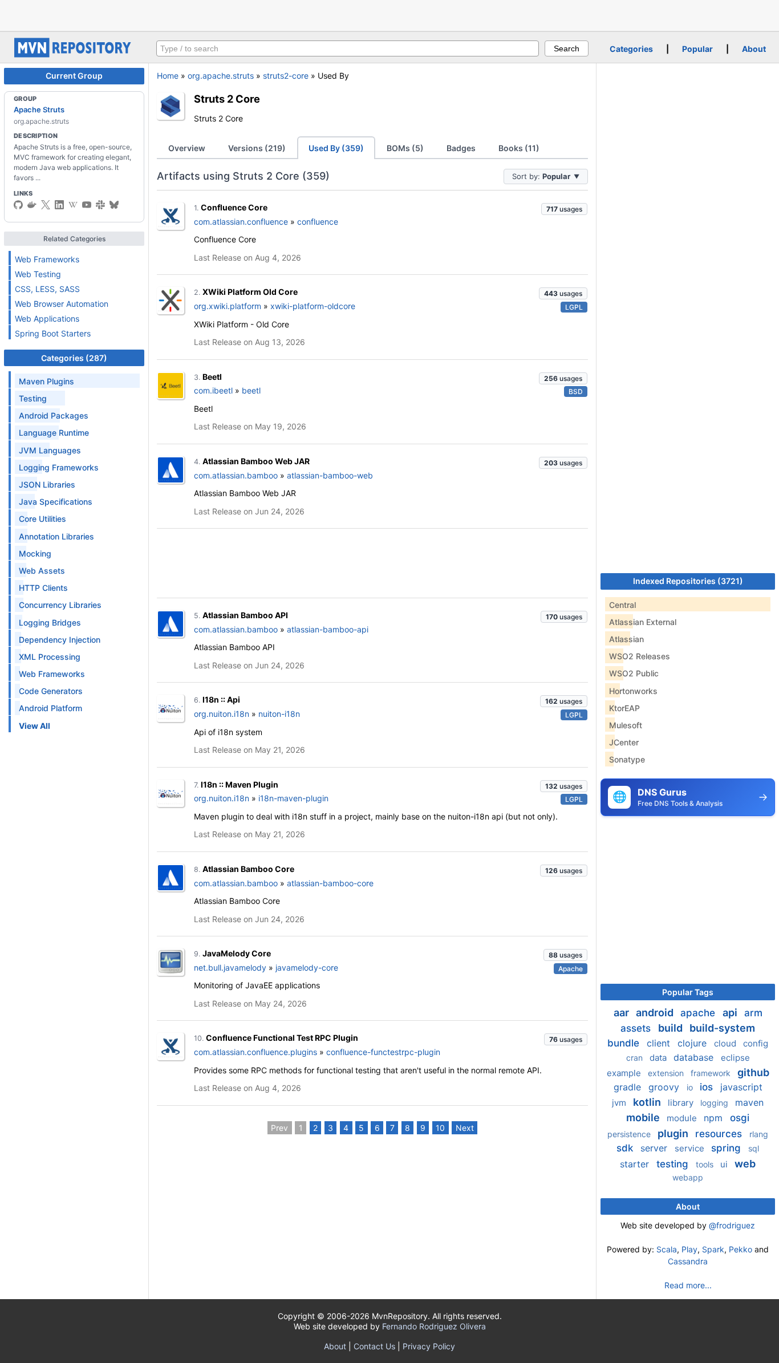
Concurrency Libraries (60, 605)
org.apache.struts (221, 75)
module (683, 1118)
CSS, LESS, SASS (47, 289)
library (682, 1102)
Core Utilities (42, 519)
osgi (739, 1117)
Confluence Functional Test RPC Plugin (282, 1037)
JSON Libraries (47, 484)
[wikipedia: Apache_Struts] (73, 204)
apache (699, 1013)
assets (637, 1028)
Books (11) (518, 148)
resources (720, 1133)
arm (753, 1013)
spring (727, 1148)
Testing (33, 398)
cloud (726, 1043)
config (755, 1043)
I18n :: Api (221, 699)
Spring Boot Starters (53, 333)
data (659, 1057)
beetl (251, 390)
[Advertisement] (389, 14)
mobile (644, 1117)
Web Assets (42, 570)
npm (714, 1117)
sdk (626, 1148)
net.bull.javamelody (230, 967)
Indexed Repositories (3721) (688, 581)
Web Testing (38, 274)
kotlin (648, 1102)
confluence (317, 221)
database (694, 1057)
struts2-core (286, 75)
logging (715, 1103)
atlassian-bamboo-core (330, 883)
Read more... (688, 1285)
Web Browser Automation (61, 304)
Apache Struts (39, 109)
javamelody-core (306, 967)
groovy (665, 1087)
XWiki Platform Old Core (250, 292)
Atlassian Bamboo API (245, 615)
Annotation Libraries (56, 536)
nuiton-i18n (279, 714)
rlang (758, 1134)
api (731, 1013)
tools (706, 1164)
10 (440, 1128)
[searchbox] (347, 48)
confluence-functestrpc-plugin (383, 1052)
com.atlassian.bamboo (236, 475)
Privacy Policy (429, 1346)
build (671, 1028)
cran (635, 1057)
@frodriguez (732, 1225)
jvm (620, 1102)
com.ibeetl (213, 390)
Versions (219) (257, 148)
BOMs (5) (405, 148)
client (660, 1043)
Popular (697, 49)
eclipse (735, 1057)
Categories (631, 49)
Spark (713, 1249)
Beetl (212, 377)
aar (622, 1013)
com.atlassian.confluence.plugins (255, 1052)
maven (749, 1102)
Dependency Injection (59, 639)
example (625, 1073)
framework (712, 1073)
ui (725, 1164)
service (691, 1148)
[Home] (74, 54)
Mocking (35, 553)
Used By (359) (336, 148)
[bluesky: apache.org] (114, 204)
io (691, 1087)
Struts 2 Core (227, 98)
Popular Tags (687, 992)
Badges (461, 148)
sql (753, 1148)
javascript (741, 1087)
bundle (624, 1043)
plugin (674, 1133)
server (655, 1148)
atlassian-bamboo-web (330, 475)
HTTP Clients (43, 588)
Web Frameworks (47, 259)
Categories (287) (74, 358)
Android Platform (50, 708)
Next (465, 1128)
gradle (629, 1087)
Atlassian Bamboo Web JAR (256, 461)
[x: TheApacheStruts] (45, 204)
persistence (630, 1134)
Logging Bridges (50, 622)
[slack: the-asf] (100, 204)
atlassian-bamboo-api (327, 629)
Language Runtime (54, 432)
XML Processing (49, 657)
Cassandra (688, 1261)
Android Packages (53, 415)
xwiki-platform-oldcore (312, 306)
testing (673, 1164)
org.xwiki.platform (227, 306)
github (753, 1072)
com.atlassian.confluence (241, 221)
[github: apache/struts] (18, 204)
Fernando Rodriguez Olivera (434, 1326)
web (745, 1164)
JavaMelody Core (236, 953)
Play (689, 1249)
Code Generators (51, 691)
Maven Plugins (46, 381)
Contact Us (374, 1346)
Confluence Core (234, 207)
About (754, 49)
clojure (693, 1043)
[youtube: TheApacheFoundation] (86, 204)
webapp (687, 1177)
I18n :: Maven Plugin (239, 784)
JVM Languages (50, 450)
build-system (722, 1028)
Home (167, 75)
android (656, 1013)
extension (667, 1073)
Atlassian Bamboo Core (248, 869)
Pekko (740, 1249)
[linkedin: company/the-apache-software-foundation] (59, 204)
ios (708, 1087)
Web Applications (47, 318)
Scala (666, 1249)
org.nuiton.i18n (221, 714)
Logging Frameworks (59, 467)
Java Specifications (55, 501)
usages (564, 209)
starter (636, 1164)
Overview (186, 148)
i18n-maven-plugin (293, 798)
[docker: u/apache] (31, 204)
